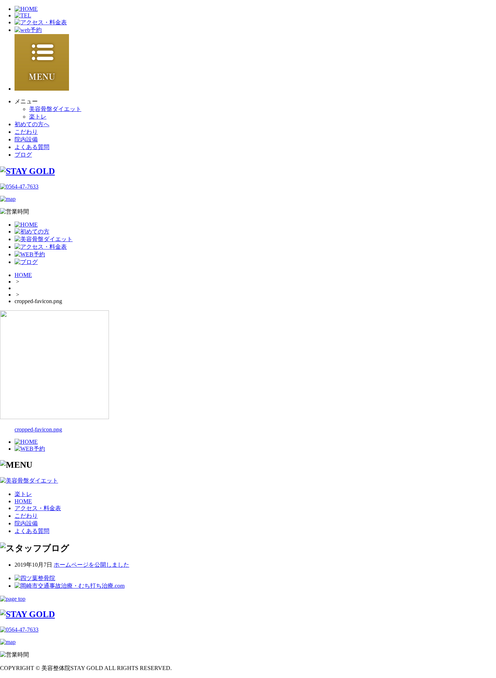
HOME (23, 275)
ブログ (23, 155)
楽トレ (37, 116)
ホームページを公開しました (91, 565)
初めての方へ (32, 124)
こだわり (26, 132)
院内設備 (26, 139)
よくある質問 (32, 147)
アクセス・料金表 (38, 508)
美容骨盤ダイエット (55, 109)
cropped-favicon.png (38, 429)
